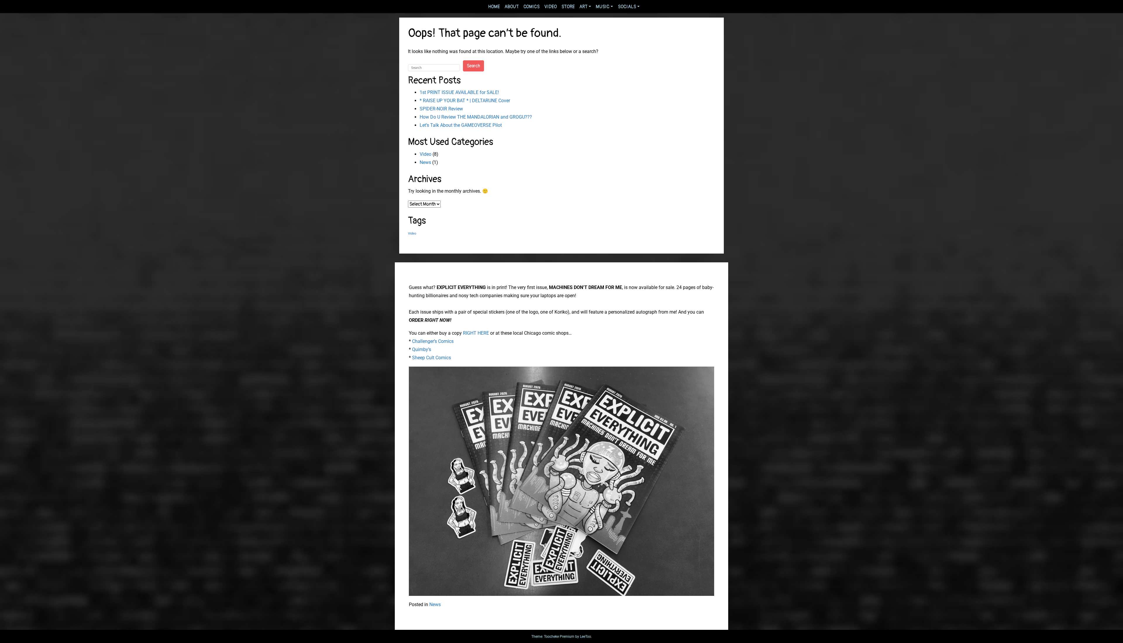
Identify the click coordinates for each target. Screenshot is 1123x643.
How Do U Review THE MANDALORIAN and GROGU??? (476, 117)
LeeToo (585, 637)
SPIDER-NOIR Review (441, 109)
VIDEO (550, 7)
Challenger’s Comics (433, 341)
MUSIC (602, 7)
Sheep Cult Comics (431, 357)
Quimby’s (421, 349)
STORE (568, 7)
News (425, 162)
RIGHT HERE (476, 333)
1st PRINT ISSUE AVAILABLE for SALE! (459, 92)
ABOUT (511, 7)
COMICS (531, 7)
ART (583, 7)
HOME (494, 7)
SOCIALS (627, 7)
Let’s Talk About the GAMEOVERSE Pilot (461, 125)
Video (425, 154)
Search (473, 66)
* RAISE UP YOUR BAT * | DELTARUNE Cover (465, 100)
